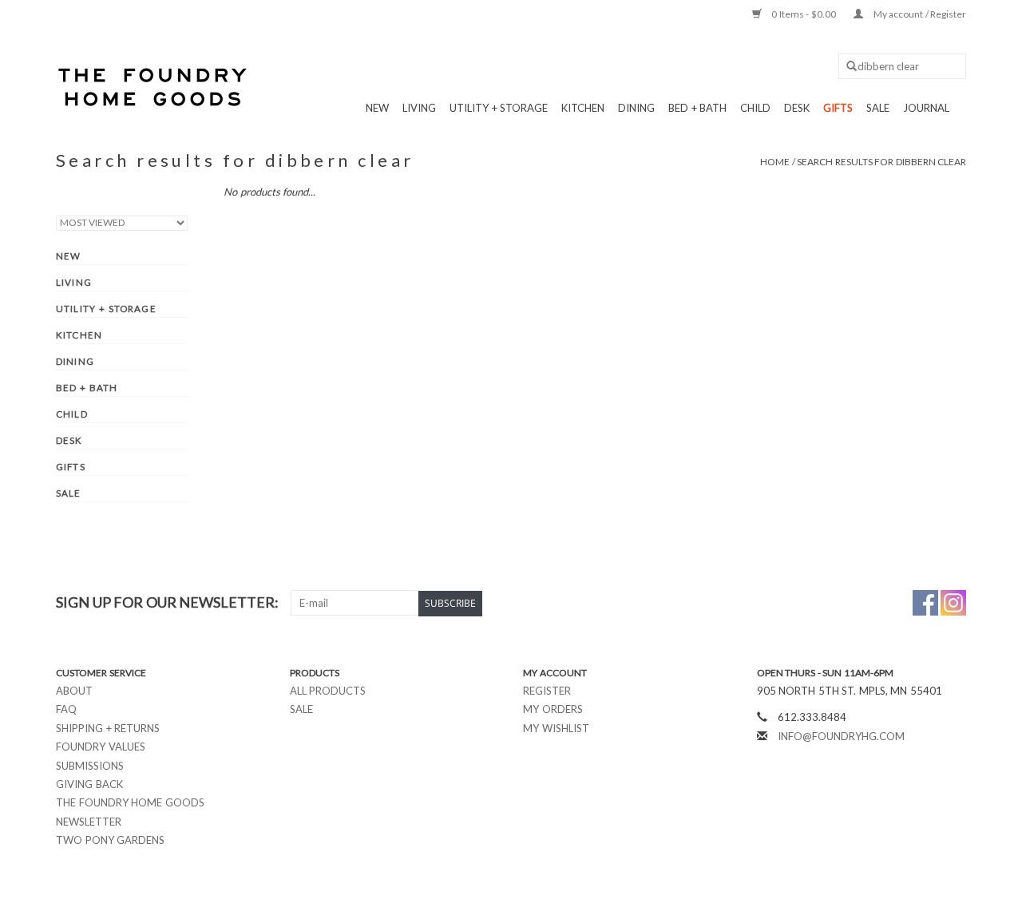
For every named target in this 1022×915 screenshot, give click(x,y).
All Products (328, 690)
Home (775, 162)
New (377, 107)
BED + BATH (697, 107)
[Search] (846, 66)
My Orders (553, 709)
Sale (301, 709)
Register (547, 690)
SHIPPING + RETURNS (108, 728)
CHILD (755, 107)
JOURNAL (926, 107)
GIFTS (838, 107)
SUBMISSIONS (90, 765)
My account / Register (918, 14)
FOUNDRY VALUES (100, 746)
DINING (636, 107)
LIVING (419, 107)
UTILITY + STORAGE (499, 107)
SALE (877, 107)
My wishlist (556, 728)
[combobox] (902, 66)
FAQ (66, 709)
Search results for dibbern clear (881, 162)
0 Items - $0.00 (804, 14)
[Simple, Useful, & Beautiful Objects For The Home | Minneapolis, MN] (154, 87)
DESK (797, 107)
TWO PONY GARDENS (110, 840)
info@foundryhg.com (841, 736)
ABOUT (74, 690)
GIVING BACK (89, 784)
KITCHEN (582, 107)
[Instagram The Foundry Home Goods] (953, 603)
